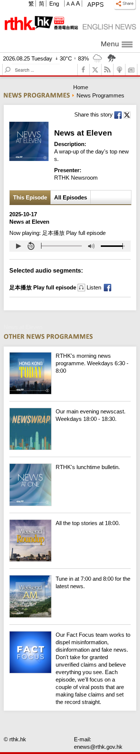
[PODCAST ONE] (119, 69)
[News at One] (70, 504)
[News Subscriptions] (131, 69)
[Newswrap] (70, 448)
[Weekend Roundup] (70, 559)
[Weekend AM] (70, 615)
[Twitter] (96, 69)
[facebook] (84, 69)
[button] (18, 246)
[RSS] (107, 69)
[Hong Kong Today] (70, 392)
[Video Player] (70, 246)
